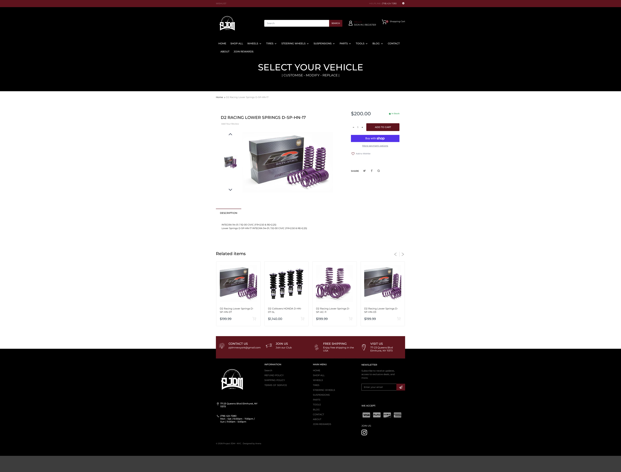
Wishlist (221, 3)
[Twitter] (364, 171)
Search (336, 23)
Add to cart (383, 127)
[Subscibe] (400, 387)
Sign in (358, 24)
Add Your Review (230, 123)
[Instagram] (364, 432)
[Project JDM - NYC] (227, 23)
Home (219, 97)
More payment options (375, 145)
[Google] (379, 171)
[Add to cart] (254, 319)
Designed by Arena (252, 443)
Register (370, 24)
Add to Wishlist (363, 153)
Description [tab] (228, 212)
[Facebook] (372, 171)
